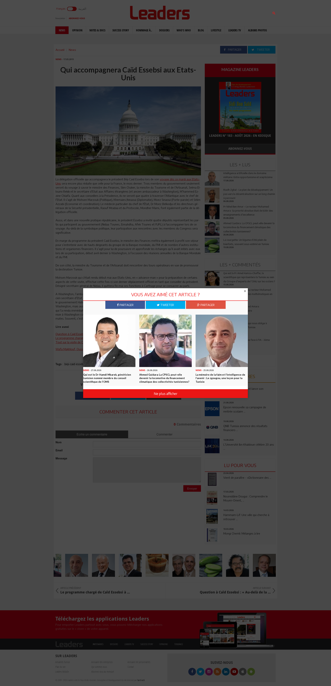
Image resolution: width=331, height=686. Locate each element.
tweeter (167, 305)
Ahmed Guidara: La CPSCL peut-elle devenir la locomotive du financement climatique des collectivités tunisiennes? (164, 378)
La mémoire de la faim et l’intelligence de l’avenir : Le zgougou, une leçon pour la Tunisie (220, 378)
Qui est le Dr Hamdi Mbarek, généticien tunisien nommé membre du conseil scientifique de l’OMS (107, 378)
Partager (126, 305)
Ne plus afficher (165, 393)
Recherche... (214, 12)
